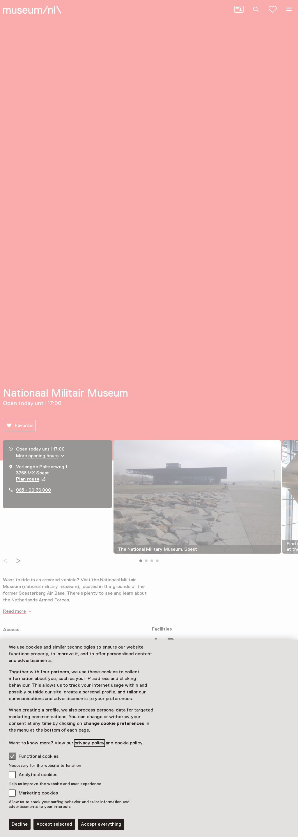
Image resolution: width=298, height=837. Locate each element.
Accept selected (54, 824)
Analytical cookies (38, 774)
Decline (20, 824)
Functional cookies (38, 756)
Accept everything (101, 824)
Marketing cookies (38, 793)
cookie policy (129, 743)
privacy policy (89, 743)
